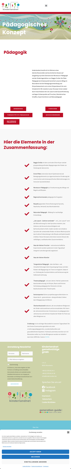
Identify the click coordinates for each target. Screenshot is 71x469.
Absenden (15, 384)
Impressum (46, 466)
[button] (68, 432)
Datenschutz (47, 399)
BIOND (47, 337)
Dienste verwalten (7, 446)
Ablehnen (35, 457)
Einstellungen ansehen (35, 462)
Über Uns (35, 427)
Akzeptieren (35, 452)
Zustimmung (14, 364)
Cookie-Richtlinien (48, 402)
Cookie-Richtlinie (27, 466)
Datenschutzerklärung (36, 466)
